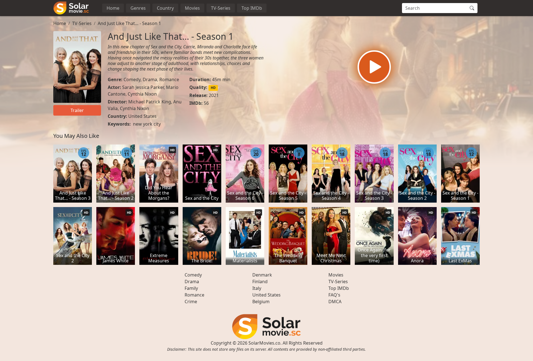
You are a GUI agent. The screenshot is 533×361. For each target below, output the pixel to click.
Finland (260, 281)
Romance (169, 79)
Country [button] (165, 8)
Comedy (132, 79)
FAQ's (334, 295)
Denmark (262, 275)
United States (142, 116)
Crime (191, 301)
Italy (256, 288)
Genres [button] (138, 8)
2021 (214, 95)
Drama (150, 79)
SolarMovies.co (264, 343)
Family (191, 288)
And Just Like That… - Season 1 (129, 23)
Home (113, 8)
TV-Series (220, 8)
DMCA (334, 301)
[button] (374, 67)
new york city (147, 124)
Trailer (77, 110)
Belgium (261, 301)
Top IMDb (252, 8)
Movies (192, 8)
